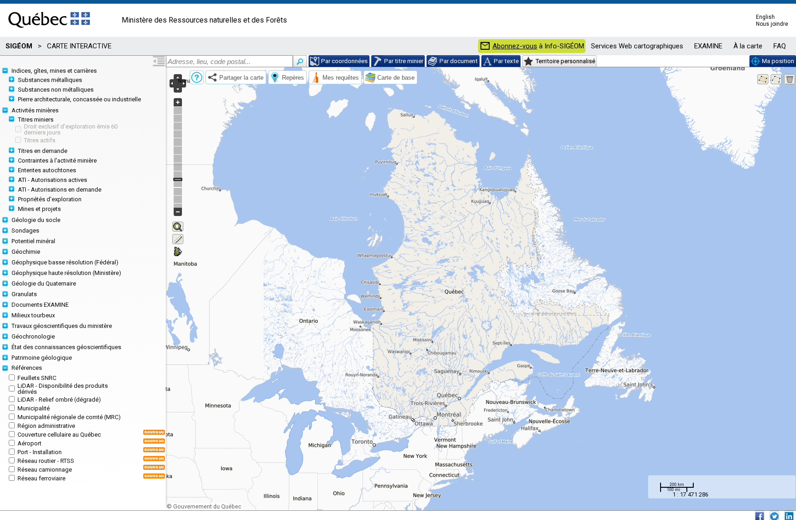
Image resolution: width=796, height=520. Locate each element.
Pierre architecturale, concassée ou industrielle (79, 99)
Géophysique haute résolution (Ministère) (66, 273)
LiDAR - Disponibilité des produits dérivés (63, 389)
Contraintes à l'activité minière (57, 161)
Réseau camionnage (45, 470)
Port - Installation (40, 452)
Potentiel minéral (33, 241)
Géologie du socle (36, 220)
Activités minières (35, 110)
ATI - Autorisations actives (52, 180)
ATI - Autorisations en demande (59, 190)
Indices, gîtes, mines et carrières (54, 71)
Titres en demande (42, 151)
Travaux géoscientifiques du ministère (62, 326)
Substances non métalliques (56, 90)
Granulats (24, 294)
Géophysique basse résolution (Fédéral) (65, 262)
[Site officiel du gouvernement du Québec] (49, 31)
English (765, 17)
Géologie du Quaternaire (44, 283)
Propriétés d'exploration (50, 199)
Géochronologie (33, 336)
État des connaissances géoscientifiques (66, 347)
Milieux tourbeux (33, 315)
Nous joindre (772, 24)
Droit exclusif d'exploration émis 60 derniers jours (70, 129)
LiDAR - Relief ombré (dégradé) (59, 400)
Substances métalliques (50, 80)
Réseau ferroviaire (41, 478)
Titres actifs (39, 140)
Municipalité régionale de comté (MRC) (69, 417)
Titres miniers (35, 120)
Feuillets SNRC (37, 378)
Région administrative (46, 426)
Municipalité (34, 408)
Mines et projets (39, 209)
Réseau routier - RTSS (46, 461)
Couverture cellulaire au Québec (59, 435)
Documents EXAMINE (40, 305)
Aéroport (29, 443)
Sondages (25, 231)
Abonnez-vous (514, 46)
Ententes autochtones (47, 170)
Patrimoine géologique (42, 358)
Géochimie (26, 252)
